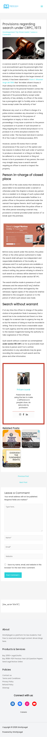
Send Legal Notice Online (12, 662)
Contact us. (7, 675)
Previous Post (23, 476)
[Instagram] (20, 414)
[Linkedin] (27, 414)
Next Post (23, 482)
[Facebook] (23, 414)
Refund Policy (7, 685)
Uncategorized (9, 32)
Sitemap (5, 688)
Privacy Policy (7, 681)
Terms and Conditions (11, 678)
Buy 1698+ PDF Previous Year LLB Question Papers (22, 658)
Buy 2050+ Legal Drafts (11, 655)
